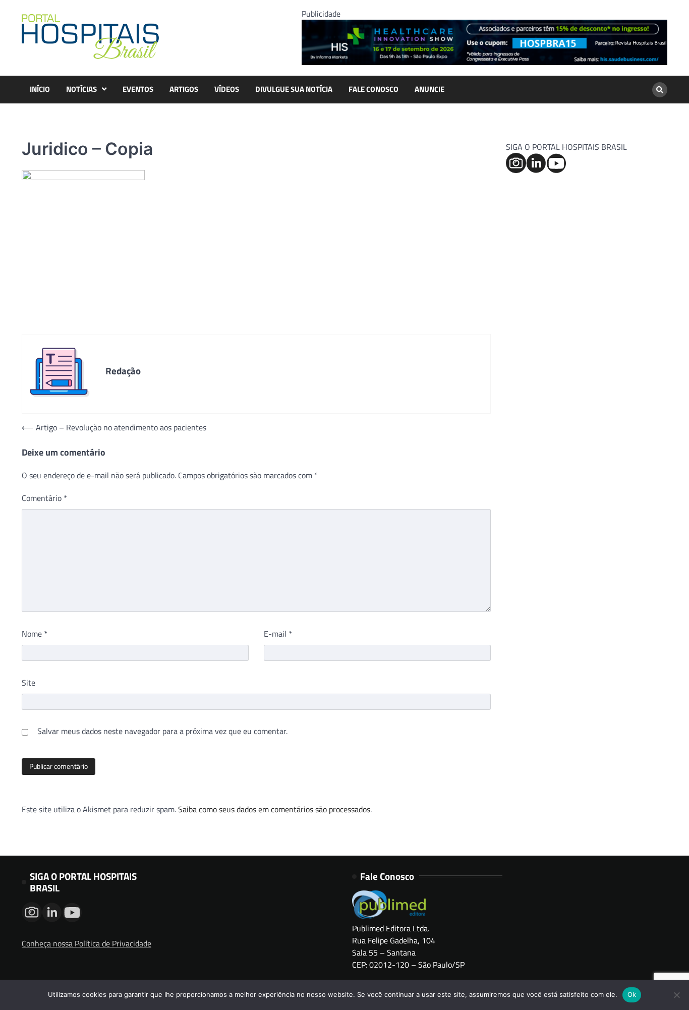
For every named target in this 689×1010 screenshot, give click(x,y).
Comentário (44, 498)
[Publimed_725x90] (484, 62)
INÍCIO (40, 89)
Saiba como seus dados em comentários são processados (274, 809)
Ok (632, 994)
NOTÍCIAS (81, 89)
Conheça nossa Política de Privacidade (86, 943)
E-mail (278, 634)
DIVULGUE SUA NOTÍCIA (293, 89)
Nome (34, 634)
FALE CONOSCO (373, 89)
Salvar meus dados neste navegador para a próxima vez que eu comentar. (162, 731)
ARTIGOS (183, 89)
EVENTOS (138, 89)
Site (28, 683)
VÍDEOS (226, 89)
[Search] (659, 89)
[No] (676, 995)
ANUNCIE (429, 89)
